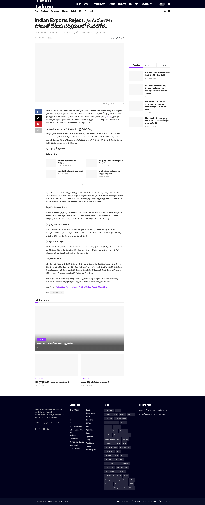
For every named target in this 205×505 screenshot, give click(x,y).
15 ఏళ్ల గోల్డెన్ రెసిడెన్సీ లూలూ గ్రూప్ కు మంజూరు (52, 382)
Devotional (74, 445)
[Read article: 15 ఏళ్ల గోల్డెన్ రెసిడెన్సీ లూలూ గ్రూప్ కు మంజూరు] (91, 163)
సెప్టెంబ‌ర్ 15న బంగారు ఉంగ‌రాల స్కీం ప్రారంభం (154, 410)
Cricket (123, 423)
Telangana (109, 480)
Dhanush (123, 431)
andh (117, 410)
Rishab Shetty (110, 463)
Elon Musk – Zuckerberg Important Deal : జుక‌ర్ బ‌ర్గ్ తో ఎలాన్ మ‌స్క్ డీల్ (157, 120)
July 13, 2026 (104, 176)
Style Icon (121, 472)
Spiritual (89, 430)
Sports (112, 4)
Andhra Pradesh (111, 414)
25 (71, 420)
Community (147, 4)
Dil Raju (108, 435)
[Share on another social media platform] (38, 130)
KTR (124, 443)
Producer (108, 459)
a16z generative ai (77, 426)
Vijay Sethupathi (120, 488)
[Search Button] (169, 4)
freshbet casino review (122, 435)
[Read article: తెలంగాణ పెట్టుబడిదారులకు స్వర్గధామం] (51, 163)
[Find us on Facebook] (157, 11)
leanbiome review (111, 447)
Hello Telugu (48, 501)
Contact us (127, 501)
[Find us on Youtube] (169, 11)
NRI (80, 11)
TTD (131, 484)
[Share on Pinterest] (38, 124)
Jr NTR (117, 443)
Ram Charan (119, 459)
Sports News (109, 467)
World (131, 488)
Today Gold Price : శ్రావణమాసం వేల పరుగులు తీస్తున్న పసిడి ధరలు (81, 287)
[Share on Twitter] (38, 118)
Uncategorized (91, 450)
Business (122, 4)
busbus (130, 414)
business (108, 419)
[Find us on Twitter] (165, 11)
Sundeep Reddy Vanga (113, 476)
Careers (119, 501)
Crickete (108, 427)
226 (71, 417)
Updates (108, 488)
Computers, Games (77, 442)
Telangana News (121, 480)
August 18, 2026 (65, 165)
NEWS (86, 4)
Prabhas (124, 455)
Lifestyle (89, 420)
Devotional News (111, 431)
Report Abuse (165, 501)
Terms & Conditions (151, 501)
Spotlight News (122, 467)
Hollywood (108, 443)
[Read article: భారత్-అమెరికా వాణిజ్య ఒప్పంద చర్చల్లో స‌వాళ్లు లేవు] (91, 174)
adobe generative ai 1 (76, 431)
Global (73, 11)
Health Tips (90, 417)
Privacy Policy (137, 501)
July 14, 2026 (64, 174)
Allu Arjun (109, 410)
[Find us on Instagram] (161, 11)
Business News (57, 292)
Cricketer (117, 427)
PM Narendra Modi (111, 455)
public (88, 426)
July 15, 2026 (104, 165)
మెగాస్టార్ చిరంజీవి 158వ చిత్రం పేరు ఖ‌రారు (153, 414)
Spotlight (134, 4)
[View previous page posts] (82, 184)
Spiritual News (124, 463)
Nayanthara (109, 451)
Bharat (122, 414)
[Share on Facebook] (38, 111)
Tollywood (88, 11)
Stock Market (109, 472)
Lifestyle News (125, 447)
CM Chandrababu (111, 423)
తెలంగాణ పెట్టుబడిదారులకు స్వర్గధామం (55, 343)
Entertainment (98, 4)
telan (126, 476)
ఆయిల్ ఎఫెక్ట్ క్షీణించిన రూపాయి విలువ (70, 171)
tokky (132, 480)
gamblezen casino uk (112, 439)
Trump (108, 116)
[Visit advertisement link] (149, 37)
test (88, 440)
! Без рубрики (75, 410)
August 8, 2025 (40, 38)
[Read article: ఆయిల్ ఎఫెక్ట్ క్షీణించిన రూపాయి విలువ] (51, 174)
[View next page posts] (87, 184)
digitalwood (64, 501)
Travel (88, 446)
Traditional (90, 443)
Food (88, 410)
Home (78, 4)
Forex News (90, 413)
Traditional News (121, 484)
